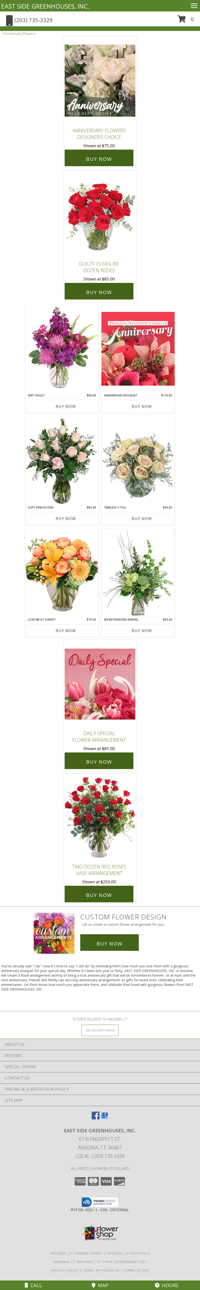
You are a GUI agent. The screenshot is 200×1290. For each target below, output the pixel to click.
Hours (169, 1285)
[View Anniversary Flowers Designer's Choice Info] (100, 80)
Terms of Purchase (101, 1270)
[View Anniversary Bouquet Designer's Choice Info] (138, 348)
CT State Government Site (122, 1262)
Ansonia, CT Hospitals (128, 1253)
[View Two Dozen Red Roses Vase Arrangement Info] (100, 817)
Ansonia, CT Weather (73, 1262)
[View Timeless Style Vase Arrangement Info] (138, 460)
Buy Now (99, 159)
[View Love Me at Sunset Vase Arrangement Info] (62, 573)
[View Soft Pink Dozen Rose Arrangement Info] (62, 460)
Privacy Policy (65, 1270)
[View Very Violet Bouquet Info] (62, 348)
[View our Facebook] (96, 1118)
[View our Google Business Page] (104, 1118)
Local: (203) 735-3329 (100, 1156)
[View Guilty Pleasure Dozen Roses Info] (100, 214)
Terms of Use (136, 1270)
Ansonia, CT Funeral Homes (76, 1253)
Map (101, 1285)
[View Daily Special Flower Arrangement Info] (100, 684)
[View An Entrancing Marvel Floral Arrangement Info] (138, 573)
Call (35, 1285)
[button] (186, 20)
